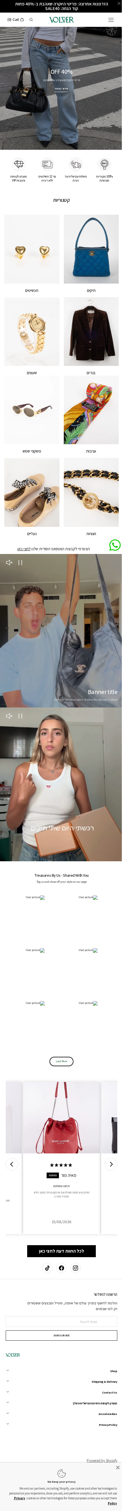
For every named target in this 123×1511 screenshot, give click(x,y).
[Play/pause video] (20, 548)
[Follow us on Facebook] (59, 1268)
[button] (106, 19)
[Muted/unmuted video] (9, 548)
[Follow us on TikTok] (45, 1268)
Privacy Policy (102, 1503)
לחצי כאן (21, 533)
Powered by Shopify (97, 1460)
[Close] (113, 1468)
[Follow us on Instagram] (73, 1268)
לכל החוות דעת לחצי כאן (59, 1219)
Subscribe (59, 1335)
